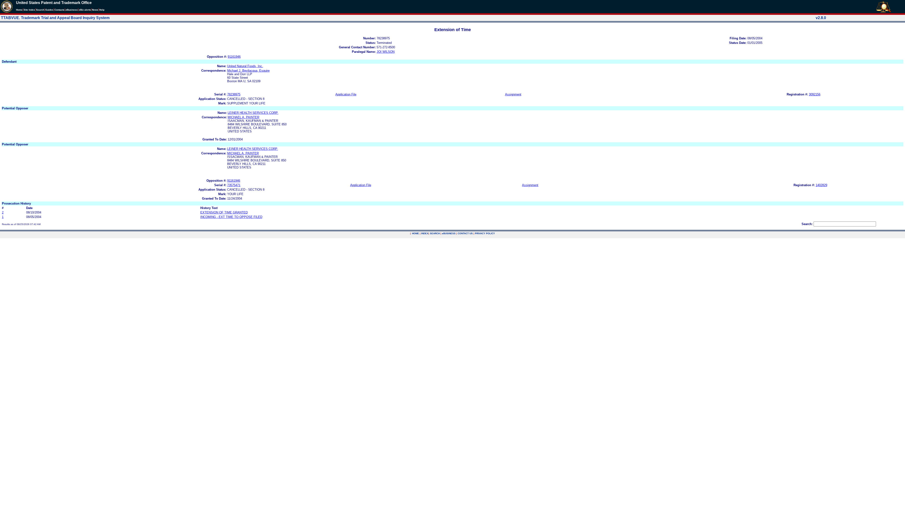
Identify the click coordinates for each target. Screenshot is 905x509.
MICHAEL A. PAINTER (243, 117)
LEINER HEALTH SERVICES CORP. (253, 113)
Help (101, 9)
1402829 (821, 185)
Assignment (513, 94)
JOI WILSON (386, 51)
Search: (807, 224)
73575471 (233, 185)
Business (72, 9)
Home (19, 9)
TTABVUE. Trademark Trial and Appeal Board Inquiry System (55, 18)
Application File (345, 94)
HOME (415, 233)
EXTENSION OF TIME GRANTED (224, 212)
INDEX (424, 233)
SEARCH (435, 233)
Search (40, 9)
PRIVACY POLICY (485, 233)
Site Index (29, 9)
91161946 (234, 56)
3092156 (814, 94)
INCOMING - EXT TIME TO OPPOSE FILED (231, 217)
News (95, 9)
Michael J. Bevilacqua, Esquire (248, 70)
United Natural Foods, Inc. (245, 66)
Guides (49, 9)
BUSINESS (449, 233)
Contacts (59, 9)
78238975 (233, 94)
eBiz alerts (85, 9)
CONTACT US (465, 233)
